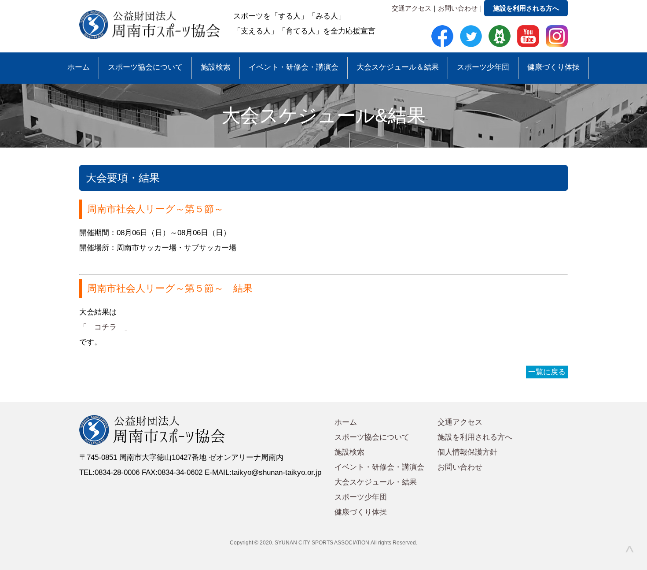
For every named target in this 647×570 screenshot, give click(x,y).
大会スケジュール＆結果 (398, 67)
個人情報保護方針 (467, 452)
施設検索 (216, 67)
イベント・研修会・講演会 (293, 67)
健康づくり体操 (553, 67)
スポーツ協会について (145, 67)
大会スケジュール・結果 (376, 482)
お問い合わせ (458, 8)
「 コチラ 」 (105, 327)
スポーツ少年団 (483, 67)
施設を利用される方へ (526, 8)
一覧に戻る (547, 372)
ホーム (78, 67)
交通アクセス (411, 8)
